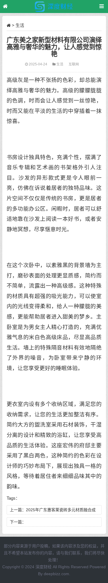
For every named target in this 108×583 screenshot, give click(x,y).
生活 (20, 25)
